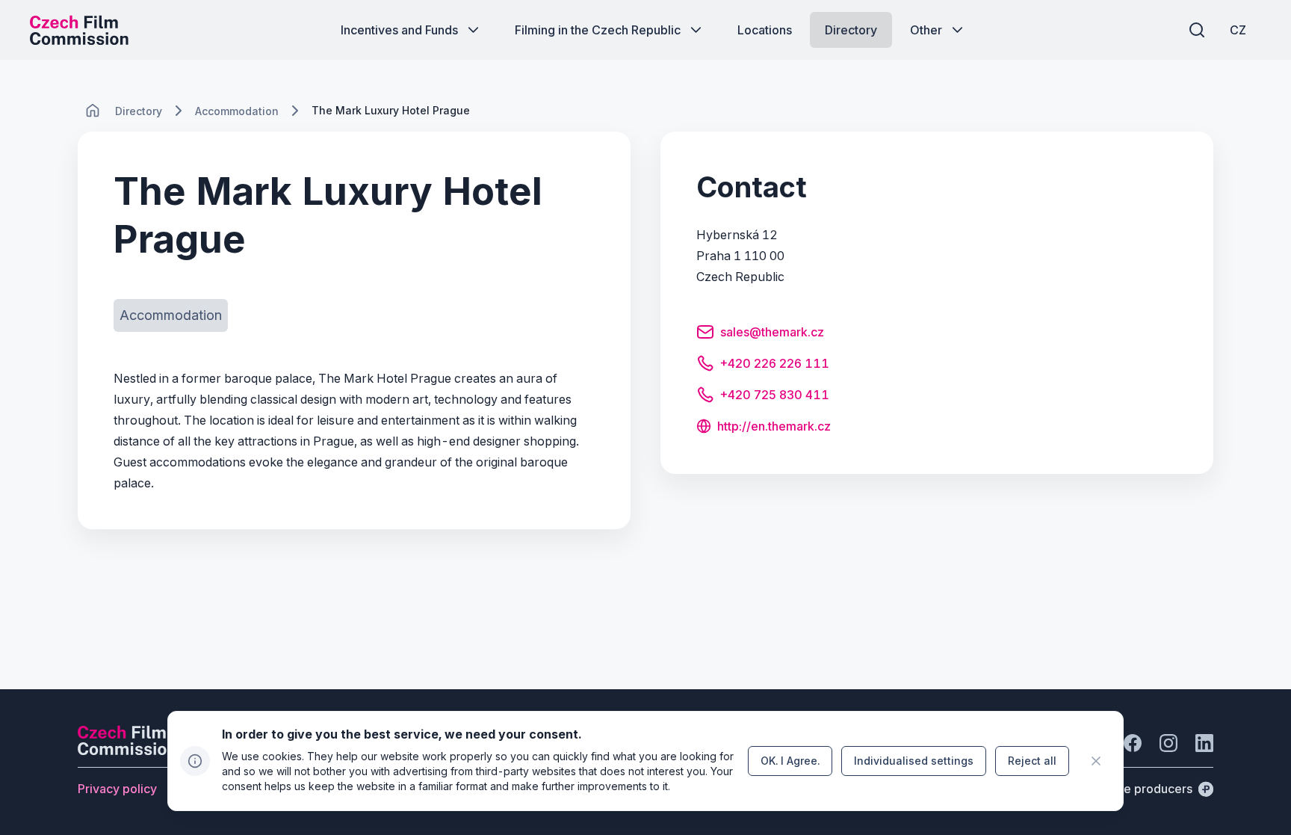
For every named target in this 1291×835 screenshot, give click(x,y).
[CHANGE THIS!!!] (93, 111)
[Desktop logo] (79, 30)
